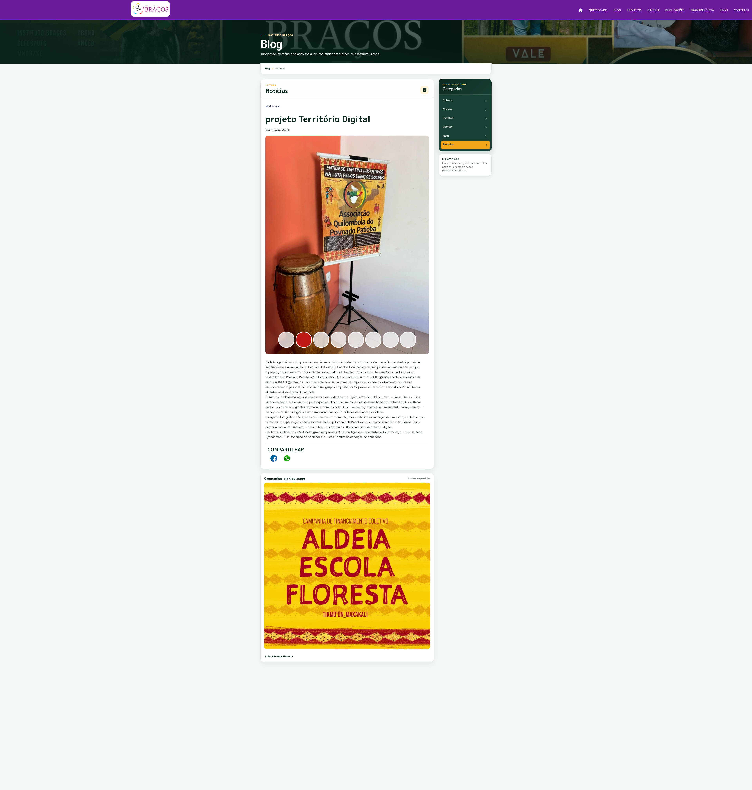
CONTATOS (741, 10)
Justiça (447, 126)
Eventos (448, 118)
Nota (446, 135)
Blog (267, 68)
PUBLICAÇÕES (674, 10)
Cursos (447, 109)
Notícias (448, 144)
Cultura (447, 100)
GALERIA (653, 10)
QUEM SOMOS (598, 10)
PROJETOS (634, 10)
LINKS (724, 10)
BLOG (617, 10)
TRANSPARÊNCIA (702, 10)
